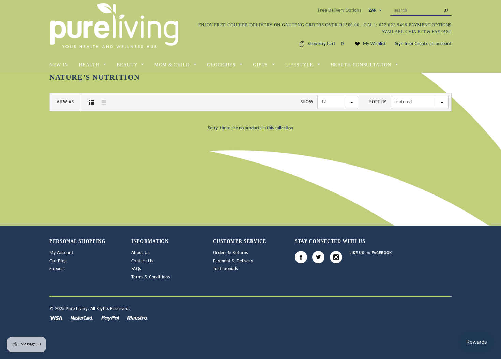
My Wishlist (374, 43)
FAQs (136, 268)
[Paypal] (110, 318)
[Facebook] (301, 257)
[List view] (104, 102)
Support (57, 268)
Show (307, 102)
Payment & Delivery (233, 261)
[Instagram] (336, 257)
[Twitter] (318, 257)
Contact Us (142, 261)
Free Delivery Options (339, 10)
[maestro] (137, 318)
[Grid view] (91, 102)
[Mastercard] (82, 318)
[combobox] (421, 10)
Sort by (377, 102)
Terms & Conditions (150, 277)
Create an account (433, 43)
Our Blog (58, 261)
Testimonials (225, 268)
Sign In (401, 43)
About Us (140, 252)
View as (65, 102)
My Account (61, 252)
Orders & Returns (230, 252)
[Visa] (56, 318)
